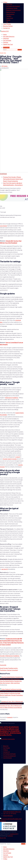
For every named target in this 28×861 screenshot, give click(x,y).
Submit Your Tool (8, 44)
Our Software (7, 40)
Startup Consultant (12, 670)
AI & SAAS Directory (8, 36)
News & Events (10, 12)
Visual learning (10, 14)
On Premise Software (9, 754)
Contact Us (6, 28)
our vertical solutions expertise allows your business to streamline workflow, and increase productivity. (10, 731)
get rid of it (5, 569)
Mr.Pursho (4, 66)
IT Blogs (5, 750)
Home (5, 34)
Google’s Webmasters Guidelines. (10, 656)
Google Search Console (10, 459)
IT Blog (5, 2)
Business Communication (13, 10)
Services (5, 42)
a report (18, 457)
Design (8, 20)
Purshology (3, 670)
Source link (3, 665)
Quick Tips (9, 4)
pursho (16, 668)
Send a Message (8, 815)
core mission (3, 226)
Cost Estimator (7, 758)
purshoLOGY (14, 834)
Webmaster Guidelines (11, 397)
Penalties (10, 668)
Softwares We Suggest (13, 6)
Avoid (1, 668)
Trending (8, 16)
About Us (5, 746)
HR (7, 22)
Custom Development (9, 756)
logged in (10, 717)
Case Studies (7, 24)
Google (5, 668)
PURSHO (10, 836)
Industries (6, 38)
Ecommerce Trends (11, 8)
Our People (6, 748)
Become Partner (8, 26)
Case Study (9, 18)
